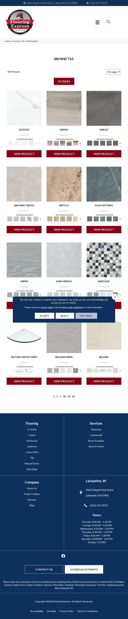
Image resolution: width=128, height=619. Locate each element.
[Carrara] (24, 108)
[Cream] (103, 335)
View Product (24, 153)
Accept (44, 315)
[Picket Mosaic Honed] (75, 294)
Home (7, 41)
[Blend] (69, 143)
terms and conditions (72, 307)
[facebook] (63, 556)
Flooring (16, 41)
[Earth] (109, 143)
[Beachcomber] (29, 294)
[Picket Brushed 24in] (109, 218)
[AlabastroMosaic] (103, 259)
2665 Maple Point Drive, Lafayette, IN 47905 (52, 3)
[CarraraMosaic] (109, 294)
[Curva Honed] (115, 218)
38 (64, 396)
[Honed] (24, 184)
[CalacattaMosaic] (102, 294)
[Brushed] (103, 184)
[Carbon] (103, 108)
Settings (86, 315)
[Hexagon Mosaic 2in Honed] (35, 218)
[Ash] (63, 108)
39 (68, 396)
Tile (23, 41)
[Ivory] (75, 218)
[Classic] (63, 184)
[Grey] (96, 370)
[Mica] (75, 370)
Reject (65, 315)
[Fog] (63, 335)
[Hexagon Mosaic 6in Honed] (29, 218)
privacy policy (47, 307)
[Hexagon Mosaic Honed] (69, 294)
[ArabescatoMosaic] (96, 294)
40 (73, 396)
